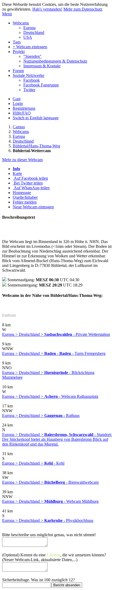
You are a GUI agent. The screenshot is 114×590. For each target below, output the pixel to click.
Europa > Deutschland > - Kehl (33, 463)
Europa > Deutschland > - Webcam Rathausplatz (50, 396)
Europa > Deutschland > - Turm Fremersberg (54, 353)
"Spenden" (32, 56)
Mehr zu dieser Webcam (22, 159)
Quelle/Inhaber (25, 197)
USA (27, 37)
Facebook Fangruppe (41, 85)
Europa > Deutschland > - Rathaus (41, 415)
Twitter (29, 89)
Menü (7, 14)
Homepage (22, 192)
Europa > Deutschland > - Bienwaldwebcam (50, 482)
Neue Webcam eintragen (33, 207)
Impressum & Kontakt (41, 66)
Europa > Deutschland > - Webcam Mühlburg (50, 501)
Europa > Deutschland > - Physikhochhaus (47, 520)
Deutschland (33, 32)
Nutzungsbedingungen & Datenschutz (55, 61)
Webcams (21, 23)
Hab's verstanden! (47, 9)
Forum (18, 70)
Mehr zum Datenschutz (82, 9)
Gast (16, 98)
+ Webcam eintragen (30, 47)
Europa (29, 27)
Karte (17, 173)
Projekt (19, 51)
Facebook (31, 80)
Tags (17, 42)
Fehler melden (25, 202)
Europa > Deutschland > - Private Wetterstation (56, 334)
